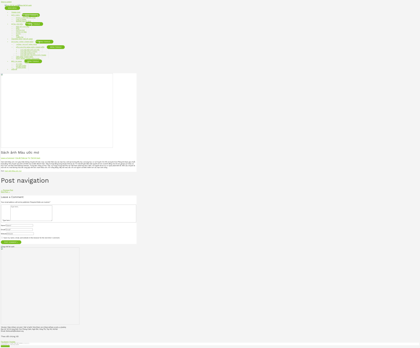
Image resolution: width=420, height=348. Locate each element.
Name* (3, 225)
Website (4, 234)
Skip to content (6, 2)
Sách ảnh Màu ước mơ (13, 171)
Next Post (5, 192)
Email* (3, 230)
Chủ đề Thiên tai (21, 158)
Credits (26, 343)
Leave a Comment (7, 158)
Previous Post (7, 190)
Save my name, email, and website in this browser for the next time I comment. (32, 238)
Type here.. (6, 220)
